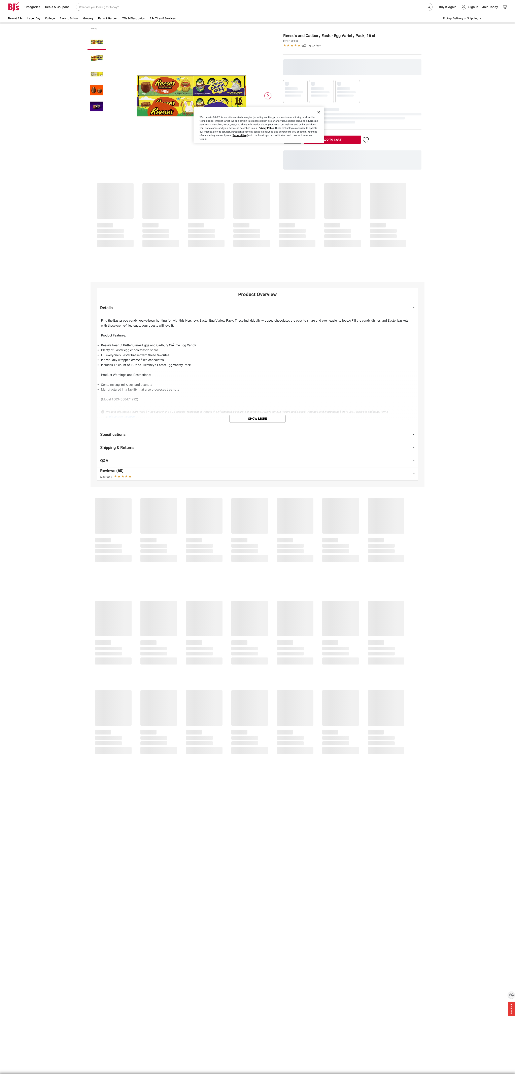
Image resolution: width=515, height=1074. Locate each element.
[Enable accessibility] (511, 995)
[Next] (267, 95)
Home (94, 28)
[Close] (318, 112)
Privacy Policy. (266, 128)
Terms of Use (239, 135)
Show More (257, 419)
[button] (294, 45)
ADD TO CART (332, 139)
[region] (259, 125)
